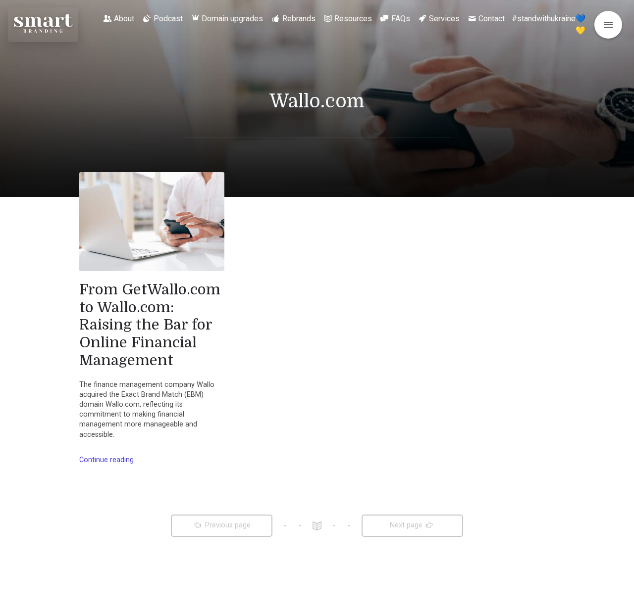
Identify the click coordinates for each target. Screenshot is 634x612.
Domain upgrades (232, 18)
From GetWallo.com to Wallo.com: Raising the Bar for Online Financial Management (149, 325)
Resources (353, 18)
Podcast (168, 18)
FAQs (400, 18)
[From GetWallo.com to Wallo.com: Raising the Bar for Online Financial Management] (151, 221)
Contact (491, 18)
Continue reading (106, 460)
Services (444, 18)
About (124, 18)
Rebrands (299, 18)
